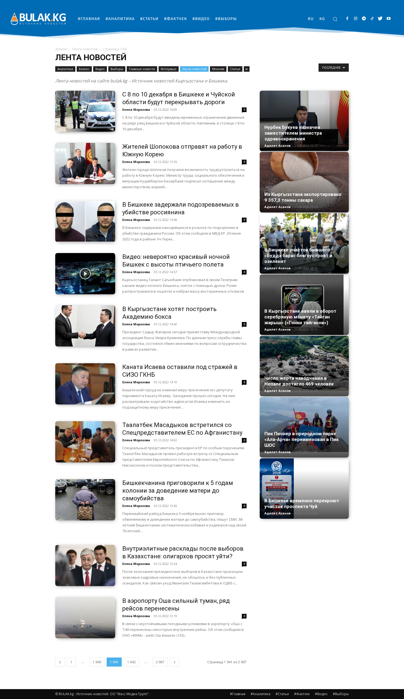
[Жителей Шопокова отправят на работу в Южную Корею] (85, 163)
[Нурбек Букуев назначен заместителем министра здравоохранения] (304, 121)
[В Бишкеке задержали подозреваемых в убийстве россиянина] (85, 221)
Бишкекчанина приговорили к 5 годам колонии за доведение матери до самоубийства (177, 490)
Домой (61, 49)
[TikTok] (372, 19)
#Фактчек (302, 694)
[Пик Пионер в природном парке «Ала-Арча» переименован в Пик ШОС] (304, 424)
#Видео (321, 694)
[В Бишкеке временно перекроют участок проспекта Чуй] (304, 488)
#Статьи (282, 694)
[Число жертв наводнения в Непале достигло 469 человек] (304, 363)
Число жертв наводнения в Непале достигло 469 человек (299, 381)
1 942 (131, 662)
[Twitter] (380, 19)
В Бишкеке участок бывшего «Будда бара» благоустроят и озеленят (298, 255)
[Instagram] (355, 19)
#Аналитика (260, 694)
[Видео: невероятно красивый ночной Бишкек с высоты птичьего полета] (85, 273)
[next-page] (174, 662)
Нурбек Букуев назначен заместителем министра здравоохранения (293, 133)
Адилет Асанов (277, 145)
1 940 (97, 662)
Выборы (116, 69)
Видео (100, 69)
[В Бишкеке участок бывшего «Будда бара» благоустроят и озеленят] (304, 243)
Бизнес (84, 69)
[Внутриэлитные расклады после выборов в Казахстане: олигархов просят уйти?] (85, 565)
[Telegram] (364, 19)
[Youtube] (388, 19)
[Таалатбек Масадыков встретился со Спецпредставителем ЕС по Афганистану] (85, 441)
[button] (335, 19)
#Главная (237, 694)
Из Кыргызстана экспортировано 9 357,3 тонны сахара (302, 197)
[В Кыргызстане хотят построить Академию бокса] (85, 325)
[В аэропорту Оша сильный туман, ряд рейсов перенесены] (85, 617)
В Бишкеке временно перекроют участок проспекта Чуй (301, 503)
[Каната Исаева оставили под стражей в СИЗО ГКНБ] (85, 383)
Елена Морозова (136, 109)
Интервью (168, 69)
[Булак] (38, 18)
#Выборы (341, 694)
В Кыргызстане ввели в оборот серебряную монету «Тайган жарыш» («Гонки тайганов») (300, 316)
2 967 (160, 662)
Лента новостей (85, 49)
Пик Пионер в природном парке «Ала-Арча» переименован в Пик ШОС (301, 439)
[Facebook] (347, 19)
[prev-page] (60, 662)
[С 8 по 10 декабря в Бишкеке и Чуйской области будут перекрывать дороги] (85, 111)
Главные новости (142, 69)
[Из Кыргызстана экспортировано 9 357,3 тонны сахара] (304, 182)
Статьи (235, 69)
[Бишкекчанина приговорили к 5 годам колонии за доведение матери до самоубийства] (85, 499)
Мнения (218, 69)
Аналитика (65, 69)
